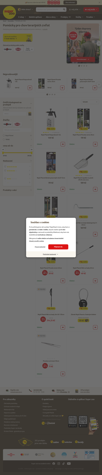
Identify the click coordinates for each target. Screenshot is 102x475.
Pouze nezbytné (40, 247)
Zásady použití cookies (36, 241)
